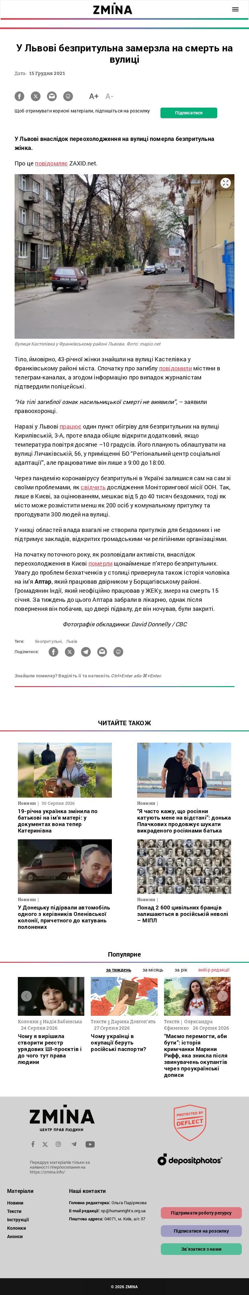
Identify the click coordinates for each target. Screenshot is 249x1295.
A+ (94, 96)
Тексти (14, 1211)
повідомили (175, 368)
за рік (181, 970)
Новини (15, 1203)
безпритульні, (49, 641)
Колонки (16, 1228)
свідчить (93, 487)
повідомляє (51, 163)
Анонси (15, 1236)
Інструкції (18, 1219)
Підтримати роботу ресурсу (201, 1213)
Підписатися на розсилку (201, 1231)
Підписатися (189, 113)
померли (101, 563)
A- (109, 96)
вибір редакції (214, 970)
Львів (71, 641)
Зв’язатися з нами (201, 1249)
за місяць (153, 970)
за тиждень (118, 970)
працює (70, 426)
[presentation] (26, 996)
